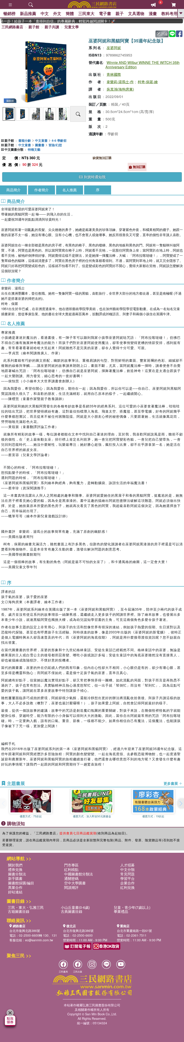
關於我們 (15, 865)
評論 (164, 33)
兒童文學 (71, 26)
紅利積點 (71, 869)
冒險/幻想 (55, 145)
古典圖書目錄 (71, 911)
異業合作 (15, 887)
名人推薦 (69, 189)
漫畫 (153, 13)
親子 (120, 13)
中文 (45, 13)
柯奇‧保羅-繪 (148, 81)
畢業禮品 (121, 911)
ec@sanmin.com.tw (39, 940)
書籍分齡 (24, 140)
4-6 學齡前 (59, 140)
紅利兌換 (127, 887)
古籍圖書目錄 (18, 911)
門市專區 (71, 865)
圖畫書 (39, 145)
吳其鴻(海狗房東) (120, 89)
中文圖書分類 (13, 149)
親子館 (33, 26)
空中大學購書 (75, 882)
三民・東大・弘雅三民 (26, 907)
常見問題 (127, 874)
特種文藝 (34, 149)
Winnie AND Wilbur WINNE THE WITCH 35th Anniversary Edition (142, 64)
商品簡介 (13, 189)
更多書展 (171, 783)
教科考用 (169, 13)
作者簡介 (41, 189)
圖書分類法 (17, 874)
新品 (28, 13)
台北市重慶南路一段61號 (134, 930)
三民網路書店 (12, 26)
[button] (180, 803)
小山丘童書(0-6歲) (75, 907)
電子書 (105, 13)
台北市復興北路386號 (24, 930)
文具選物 (136, 13)
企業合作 (127, 882)
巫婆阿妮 (114, 47)
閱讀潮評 (71, 887)
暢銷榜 (9, 13)
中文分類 (127, 869)
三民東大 (86, 13)
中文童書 (41, 140)
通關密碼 (71, 878)
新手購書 (15, 878)
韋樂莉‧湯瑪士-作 (120, 81)
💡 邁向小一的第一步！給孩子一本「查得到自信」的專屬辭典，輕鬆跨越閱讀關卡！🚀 (50, 21)
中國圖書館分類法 (78, 874)
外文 (57, 13)
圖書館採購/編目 (21, 882)
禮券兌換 (15, 869)
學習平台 (127, 878)
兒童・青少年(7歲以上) (132, 907)
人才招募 (127, 865)
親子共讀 (52, 26)
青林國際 (114, 74)
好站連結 (15, 891)
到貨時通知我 (94, 176)
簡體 (70, 13)
